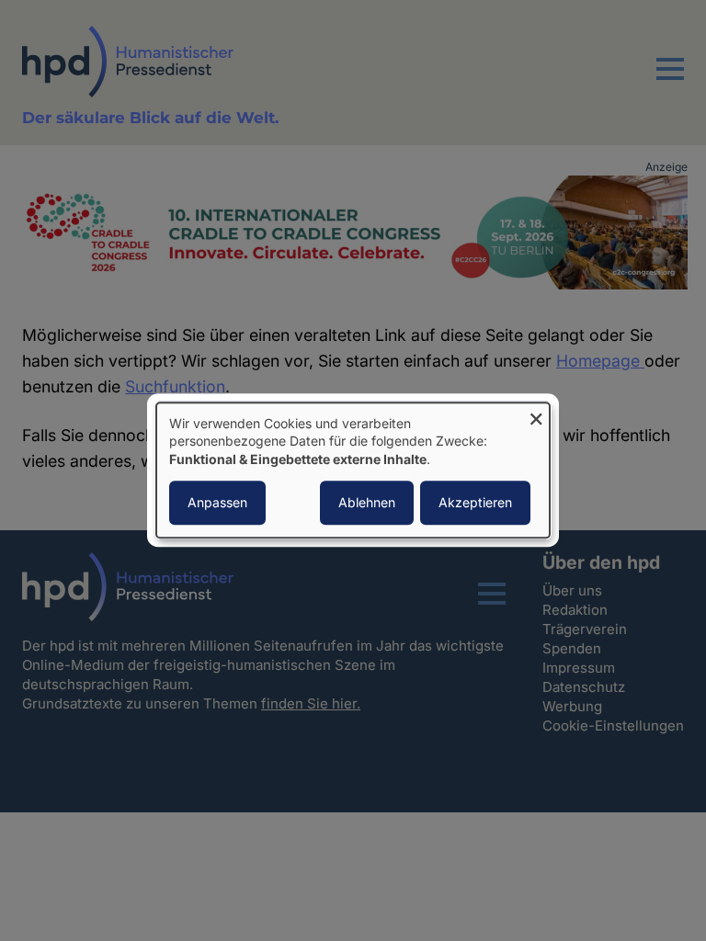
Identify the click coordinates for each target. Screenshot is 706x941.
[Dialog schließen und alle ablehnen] (536, 413)
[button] (670, 80)
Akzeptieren (475, 503)
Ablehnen (366, 503)
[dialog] (353, 470)
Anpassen (217, 503)
